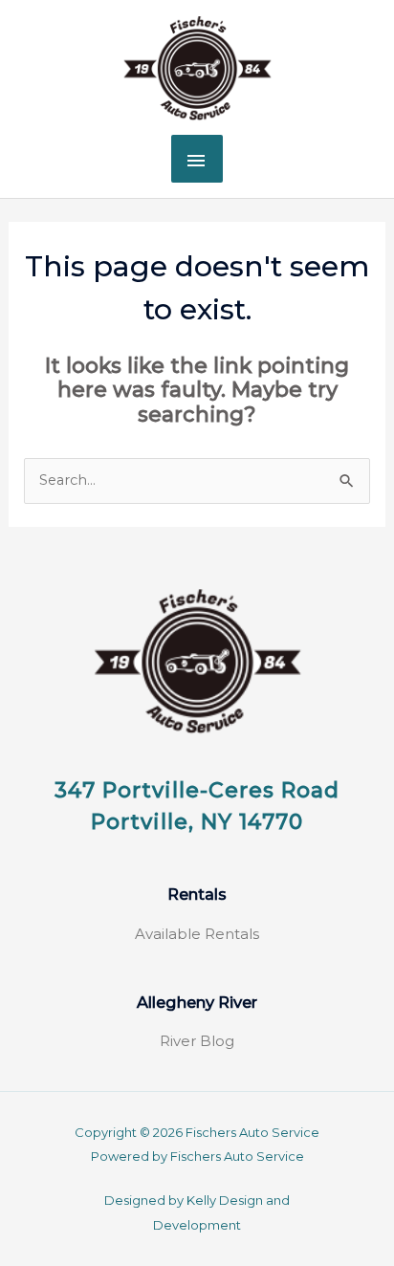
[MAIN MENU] (197, 159)
